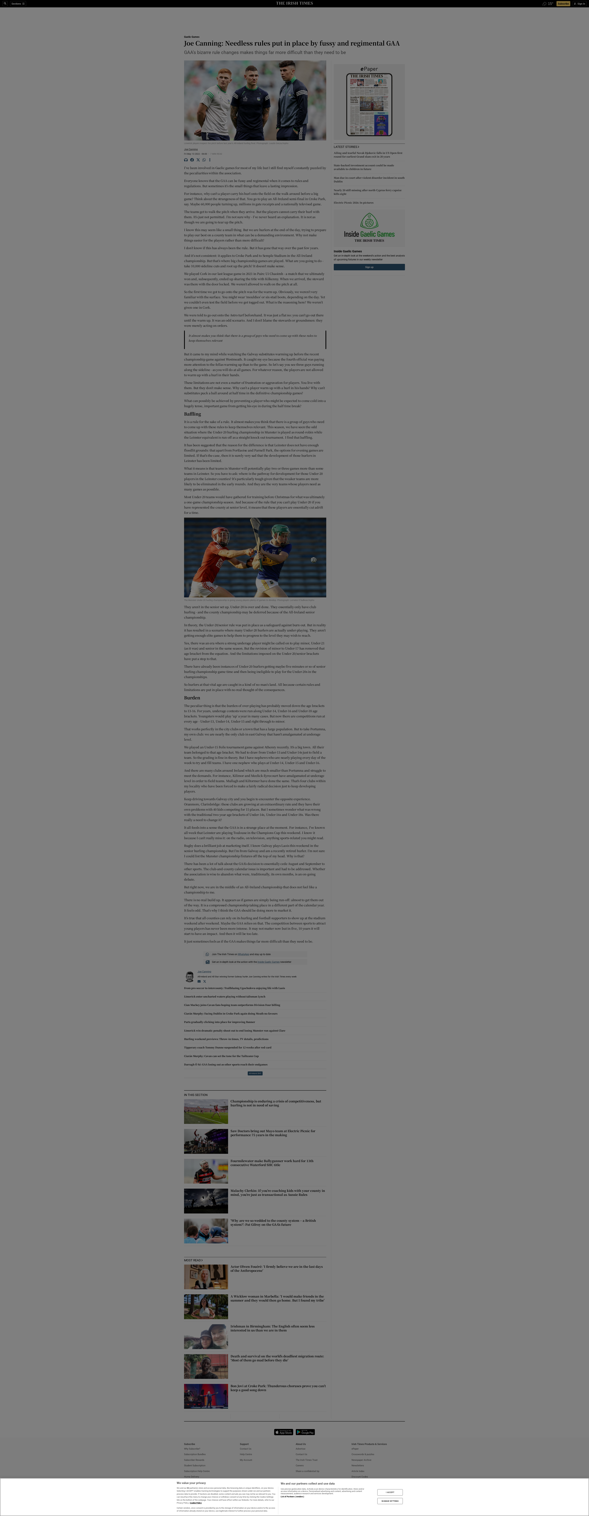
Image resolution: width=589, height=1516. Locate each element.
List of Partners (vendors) (292, 1496)
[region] (294, 1497)
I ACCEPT (390, 1492)
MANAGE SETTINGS (390, 1501)
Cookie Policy (196, 1503)
